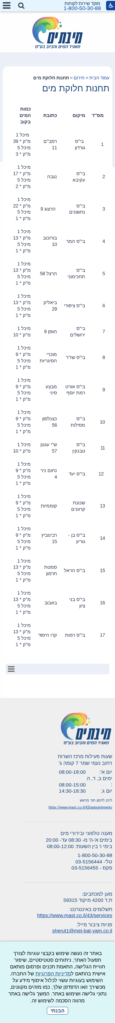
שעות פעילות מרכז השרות (85, 756)
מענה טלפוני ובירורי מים (86, 833)
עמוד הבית (99, 77)
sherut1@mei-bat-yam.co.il (82, 931)
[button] (21, 6)
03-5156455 (84, 868)
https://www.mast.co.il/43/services (74, 915)
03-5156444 (88, 862)
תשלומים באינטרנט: (90, 909)
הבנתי (57, 1011)
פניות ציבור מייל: (94, 924)
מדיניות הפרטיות (53, 973)
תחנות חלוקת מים (75, 88)
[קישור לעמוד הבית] (57, 32)
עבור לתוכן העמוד (57, 5)
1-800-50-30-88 (82, 8)
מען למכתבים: (97, 894)
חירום (79, 77)
